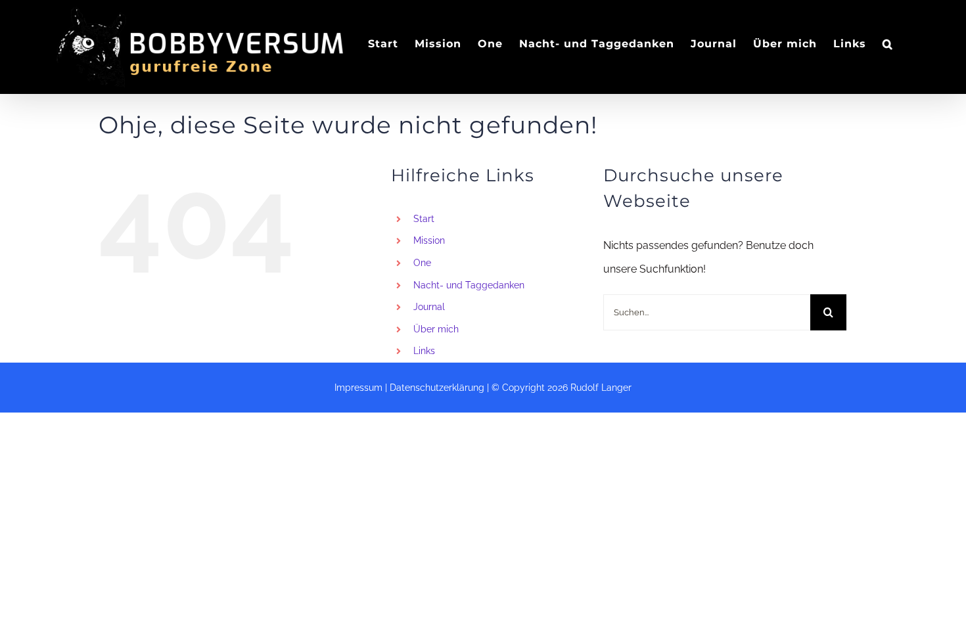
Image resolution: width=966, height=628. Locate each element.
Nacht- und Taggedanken (468, 285)
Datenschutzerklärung (437, 387)
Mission (429, 240)
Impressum (358, 387)
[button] (888, 43)
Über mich (436, 329)
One (422, 263)
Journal (429, 307)
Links (424, 351)
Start (423, 218)
